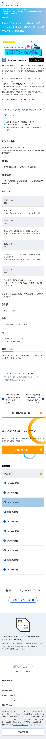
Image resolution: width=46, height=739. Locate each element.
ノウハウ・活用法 (8, 695)
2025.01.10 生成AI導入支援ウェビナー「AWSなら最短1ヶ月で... (33, 399)
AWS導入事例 (7, 690)
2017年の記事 (13, 569)
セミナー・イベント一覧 (21, 600)
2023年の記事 (13, 512)
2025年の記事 (13, 492)
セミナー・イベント (9, 700)
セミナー (14, 10)
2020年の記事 (13, 540)
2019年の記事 (13, 550)
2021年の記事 (13, 531)
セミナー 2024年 (22, 10)
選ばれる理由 (7, 680)
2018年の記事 (13, 560)
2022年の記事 (13, 521)
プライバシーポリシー (20, 725)
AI (2, 685)
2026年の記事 (13, 483)
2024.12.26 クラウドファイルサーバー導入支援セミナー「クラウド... (13, 399)
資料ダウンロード (8, 705)
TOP (3, 10)
